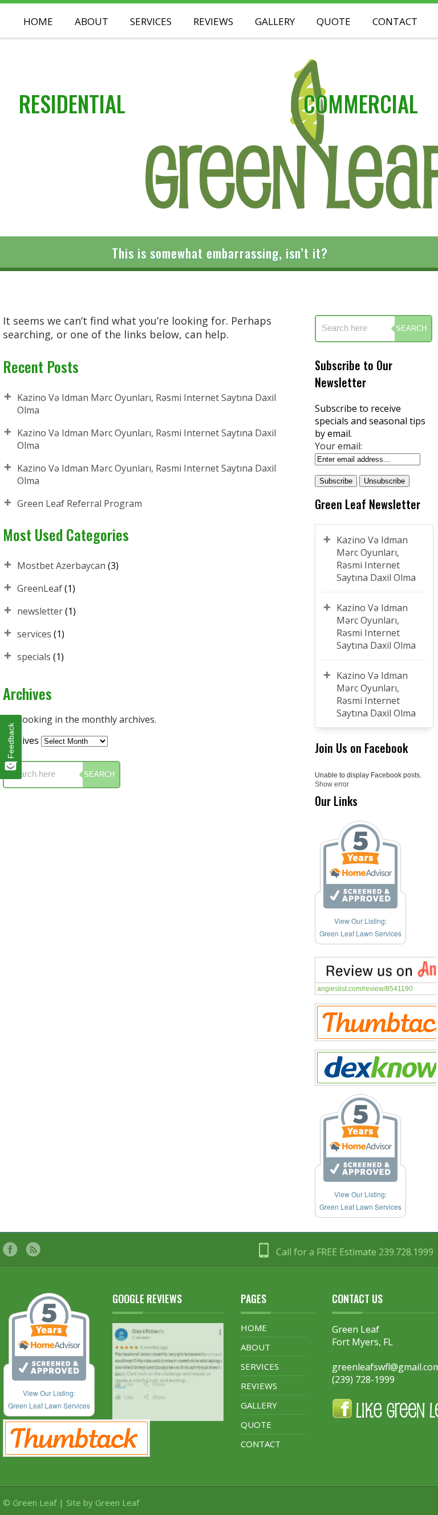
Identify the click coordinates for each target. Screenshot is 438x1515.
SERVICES (151, 21)
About (91, 21)
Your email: (338, 446)
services (34, 634)
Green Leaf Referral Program (79, 503)
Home (38, 21)
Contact (394, 21)
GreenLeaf (39, 588)
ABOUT (255, 1347)
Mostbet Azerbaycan (61, 565)
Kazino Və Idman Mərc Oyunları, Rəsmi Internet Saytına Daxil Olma (376, 559)
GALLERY (275, 21)
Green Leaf (117, 1502)
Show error (332, 784)
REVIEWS (213, 21)
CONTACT (261, 1444)
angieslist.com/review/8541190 (365, 989)
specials (34, 656)
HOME (254, 1327)
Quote (334, 21)
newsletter (40, 611)
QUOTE (256, 1424)
